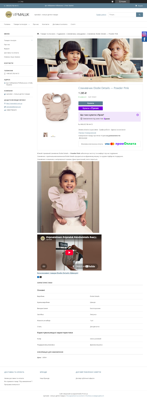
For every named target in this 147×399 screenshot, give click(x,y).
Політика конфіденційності (95, 396)
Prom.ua (85, 394)
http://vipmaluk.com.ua (14, 103)
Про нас (36, 24)
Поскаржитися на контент (75, 396)
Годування (61, 34)
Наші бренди (44, 378)
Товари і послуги (10, 40)
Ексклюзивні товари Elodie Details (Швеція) (57, 273)
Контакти (45, 24)
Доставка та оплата (60, 24)
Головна (7, 24)
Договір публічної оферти (85, 378)
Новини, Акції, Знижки (12, 57)
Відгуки (6, 49)
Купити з (87, 108)
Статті (73, 24)
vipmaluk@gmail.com (13, 107)
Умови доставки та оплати (14, 378)
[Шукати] (139, 14)
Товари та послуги (20, 24)
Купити (90, 103)
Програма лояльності (12, 384)
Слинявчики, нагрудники (76, 34)
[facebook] (38, 277)
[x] (41, 277)
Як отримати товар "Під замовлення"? (18, 381)
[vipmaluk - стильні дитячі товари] (18, 18)
